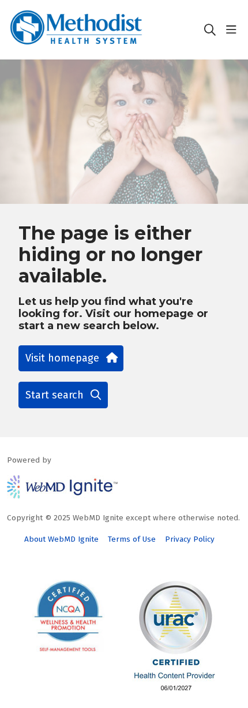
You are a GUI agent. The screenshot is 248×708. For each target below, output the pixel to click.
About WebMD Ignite (61, 539)
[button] (233, 30)
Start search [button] (54, 395)
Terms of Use (132, 539)
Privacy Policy (190, 539)
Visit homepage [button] (62, 358)
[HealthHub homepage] (105, 30)
